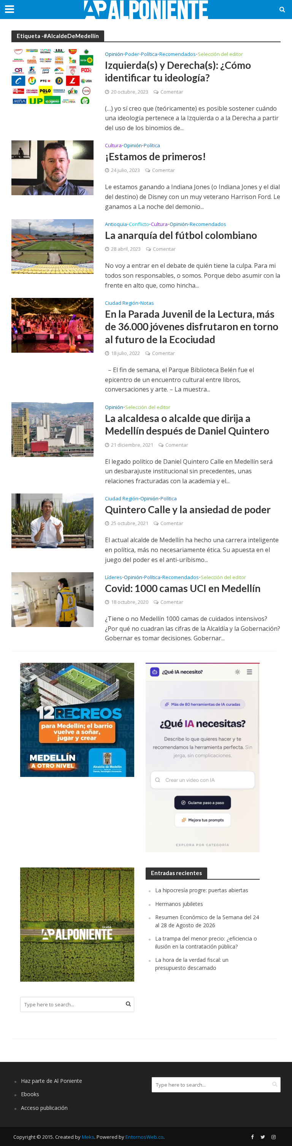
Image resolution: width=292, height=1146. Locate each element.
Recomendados (177, 54)
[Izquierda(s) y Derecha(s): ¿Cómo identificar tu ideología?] (52, 76)
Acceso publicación (44, 1107)
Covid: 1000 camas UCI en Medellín (182, 588)
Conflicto (139, 225)
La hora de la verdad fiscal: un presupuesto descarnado (192, 963)
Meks (88, 1136)
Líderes (113, 578)
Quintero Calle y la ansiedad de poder (188, 509)
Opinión (114, 54)
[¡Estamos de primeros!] (52, 167)
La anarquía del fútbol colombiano (181, 235)
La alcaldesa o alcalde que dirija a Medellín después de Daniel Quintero (187, 424)
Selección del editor (220, 54)
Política (149, 54)
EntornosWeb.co (144, 1136)
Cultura (113, 146)
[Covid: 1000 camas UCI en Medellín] (52, 599)
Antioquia (116, 225)
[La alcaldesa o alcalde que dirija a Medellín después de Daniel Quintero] (52, 429)
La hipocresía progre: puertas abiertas (201, 890)
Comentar (171, 91)
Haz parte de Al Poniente (51, 1080)
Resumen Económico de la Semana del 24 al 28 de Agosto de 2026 (207, 921)
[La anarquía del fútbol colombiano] (52, 246)
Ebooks (30, 1094)
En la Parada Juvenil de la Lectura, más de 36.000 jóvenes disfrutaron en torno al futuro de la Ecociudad (191, 326)
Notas (147, 303)
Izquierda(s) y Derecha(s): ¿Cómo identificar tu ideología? (178, 71)
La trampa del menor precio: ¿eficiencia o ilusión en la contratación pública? (206, 942)
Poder (132, 54)
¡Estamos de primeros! (155, 156)
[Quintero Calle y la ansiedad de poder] (52, 520)
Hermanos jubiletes (179, 903)
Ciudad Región (121, 303)
